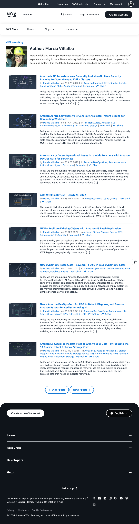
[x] (94, 498)
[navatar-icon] (131, 4)
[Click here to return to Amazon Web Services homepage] (11, 16)
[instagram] (110, 498)
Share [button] (102, 85)
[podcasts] (126, 498)
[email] (94, 505)
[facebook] (99, 498)
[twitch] (115, 498)
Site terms (23, 510)
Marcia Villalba (51, 83)
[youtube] (121, 498)
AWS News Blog (14, 42)
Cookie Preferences (42, 510)
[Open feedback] (135, 262)
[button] (133, 4)
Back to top (68, 488)
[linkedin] (105, 498)
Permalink (88, 85)
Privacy (10, 510)
